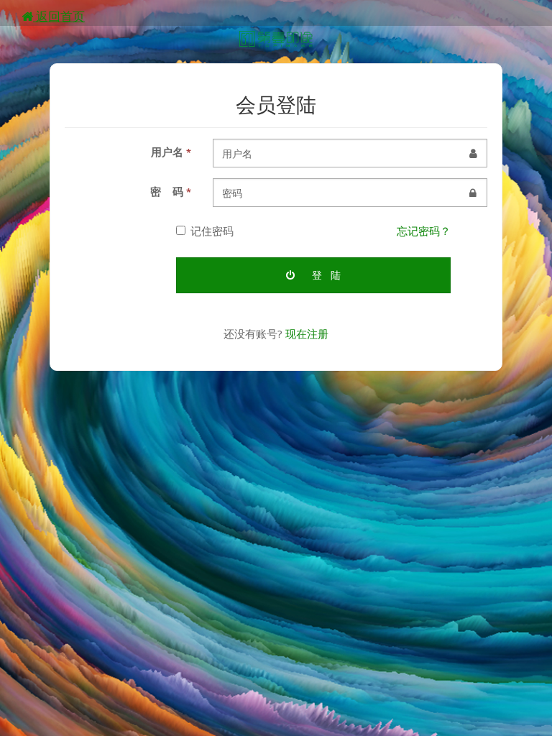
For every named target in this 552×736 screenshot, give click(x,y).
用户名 (171, 151)
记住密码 (212, 231)
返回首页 (59, 16)
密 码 (170, 191)
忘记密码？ (424, 231)
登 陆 (325, 275)
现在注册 (306, 333)
